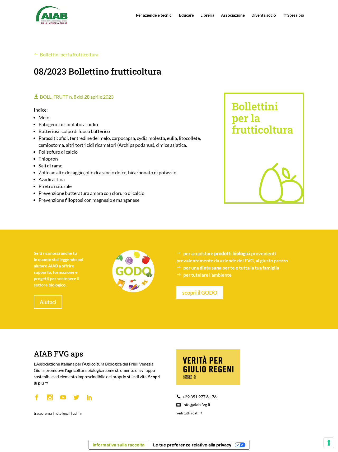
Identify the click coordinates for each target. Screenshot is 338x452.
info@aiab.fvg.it (196, 404)
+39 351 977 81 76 (199, 396)
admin (77, 413)
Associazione (233, 15)
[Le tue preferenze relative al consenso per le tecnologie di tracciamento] (329, 443)
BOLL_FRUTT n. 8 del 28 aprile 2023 (77, 97)
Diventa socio (263, 15)
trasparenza (43, 413)
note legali (62, 413)
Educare (186, 15)
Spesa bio (295, 15)
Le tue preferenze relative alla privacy (192, 445)
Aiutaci (48, 302)
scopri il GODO (199, 292)
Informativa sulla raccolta (118, 445)
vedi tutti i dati (187, 413)
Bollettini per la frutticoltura (69, 54)
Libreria (207, 15)
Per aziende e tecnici (154, 15)
